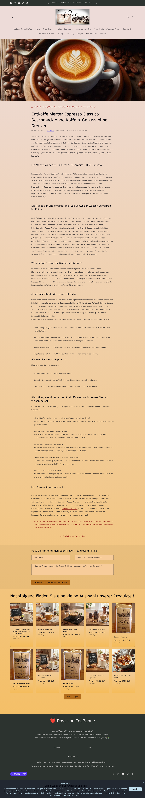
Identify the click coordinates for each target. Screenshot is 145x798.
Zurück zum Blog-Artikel (74, 536)
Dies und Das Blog (66, 766)
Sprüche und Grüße (82, 766)
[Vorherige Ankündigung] (48, 3)
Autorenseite (67, 762)
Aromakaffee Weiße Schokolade (45, 677)
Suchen (39, 762)
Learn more (65, 783)
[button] (12, 17)
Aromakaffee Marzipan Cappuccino (96, 677)
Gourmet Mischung (120, 637)
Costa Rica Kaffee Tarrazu (21, 684)
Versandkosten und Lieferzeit (42, 766)
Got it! (135, 789)
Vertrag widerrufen (107, 766)
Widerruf (94, 766)
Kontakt (47, 762)
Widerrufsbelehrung (99, 762)
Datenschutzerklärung (82, 762)
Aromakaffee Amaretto (97, 630)
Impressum (56, 762)
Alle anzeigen (72, 697)
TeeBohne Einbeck (69, 508)
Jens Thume (50, 131)
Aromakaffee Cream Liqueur (70, 630)
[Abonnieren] (90, 747)
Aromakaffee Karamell (45, 630)
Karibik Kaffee (68, 684)
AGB (56, 766)
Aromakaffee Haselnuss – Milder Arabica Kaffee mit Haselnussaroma (21, 631)
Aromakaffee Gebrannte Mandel (122, 677)
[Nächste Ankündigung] (96, 3)
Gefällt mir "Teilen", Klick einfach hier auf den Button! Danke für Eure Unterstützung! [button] (65, 107)
